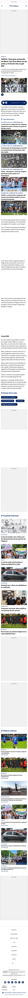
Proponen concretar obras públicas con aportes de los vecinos (13, 609)
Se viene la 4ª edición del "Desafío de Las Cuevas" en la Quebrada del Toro (14, 868)
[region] (11, 32)
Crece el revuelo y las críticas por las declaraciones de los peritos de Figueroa (13, 539)
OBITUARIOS (14, 946)
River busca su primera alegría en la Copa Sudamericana (14, 633)
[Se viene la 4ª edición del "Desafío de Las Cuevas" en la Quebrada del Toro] (14, 857)
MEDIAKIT (14, 986)
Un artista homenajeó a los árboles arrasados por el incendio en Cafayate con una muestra (14, 799)
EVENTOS (14, 959)
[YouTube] (5, 982)
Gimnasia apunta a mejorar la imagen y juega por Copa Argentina (14, 752)
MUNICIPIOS (14, 929)
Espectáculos (5, 797)
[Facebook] (16, 982)
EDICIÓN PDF (14, 954)
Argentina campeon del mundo (12, 193)
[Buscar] (26, 6)
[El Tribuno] (14, 6)
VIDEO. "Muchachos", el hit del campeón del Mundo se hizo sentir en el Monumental (13, 174)
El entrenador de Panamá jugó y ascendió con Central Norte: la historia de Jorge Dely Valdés (14, 150)
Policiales (4, 534)
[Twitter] (12, 982)
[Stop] (6, 103)
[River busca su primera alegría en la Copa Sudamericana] (14, 621)
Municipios (4, 606)
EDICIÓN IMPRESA (14, 934)
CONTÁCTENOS (4, 989)
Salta (3, 560)
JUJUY (14, 942)
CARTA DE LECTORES (14, 938)
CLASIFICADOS (14, 950)
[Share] (2, 94)
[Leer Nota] (3, 103)
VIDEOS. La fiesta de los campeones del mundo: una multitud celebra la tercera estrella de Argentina (13, 197)
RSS (14, 989)
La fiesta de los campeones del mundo (12, 123)
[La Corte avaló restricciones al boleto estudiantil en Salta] (14, 551)
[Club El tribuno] (14, 963)
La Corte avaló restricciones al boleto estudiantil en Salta (12, 563)
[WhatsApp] (19, 982)
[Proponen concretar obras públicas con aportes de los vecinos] (14, 597)
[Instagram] (23, 982)
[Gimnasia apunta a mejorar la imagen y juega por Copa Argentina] (14, 741)
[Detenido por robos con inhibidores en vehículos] (14, 574)
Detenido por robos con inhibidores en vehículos (14, 586)
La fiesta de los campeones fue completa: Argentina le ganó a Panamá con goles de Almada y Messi (14, 126)
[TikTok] (9, 982)
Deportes (3, 56)
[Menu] (2, 6)
